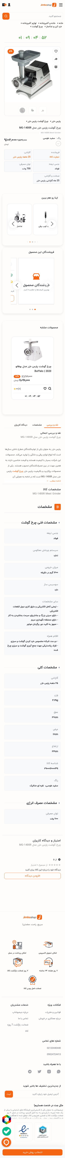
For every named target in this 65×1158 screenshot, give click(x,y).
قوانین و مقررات (53, 1012)
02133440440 (54, 1048)
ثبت (9, 1094)
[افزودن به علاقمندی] (45, 389)
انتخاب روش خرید (32, 1152)
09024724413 (54, 1054)
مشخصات (37, 425)
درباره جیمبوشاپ (20, 1012)
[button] (32, 242)
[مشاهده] (49, 389)
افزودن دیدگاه (32, 876)
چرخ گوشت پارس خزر (38, 121)
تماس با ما (23, 1018)
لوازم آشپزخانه (29, 23)
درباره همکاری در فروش (50, 1018)
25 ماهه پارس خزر (21, 156)
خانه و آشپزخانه (47, 23)
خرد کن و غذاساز (54, 26)
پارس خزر (56, 121)
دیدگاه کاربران (20, 425)
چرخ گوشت (37, 26)
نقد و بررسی (52, 425)
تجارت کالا (54, 156)
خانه (61, 23)
